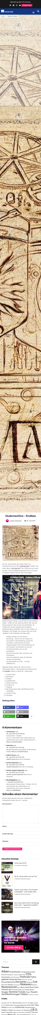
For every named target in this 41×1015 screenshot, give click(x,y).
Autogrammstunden (28, 972)
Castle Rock (22, 974)
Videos (24, 994)
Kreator (14, 1012)
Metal (3, 985)
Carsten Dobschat (12, 762)
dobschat (9, 745)
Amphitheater (15, 972)
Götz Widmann (17, 1010)
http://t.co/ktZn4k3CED (14, 742)
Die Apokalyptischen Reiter (22, 1005)
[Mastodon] (10, 5)
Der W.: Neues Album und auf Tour (25, 876)
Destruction (9, 1005)
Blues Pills (25, 1003)
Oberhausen (17, 985)
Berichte (4, 974)
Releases (26, 984)
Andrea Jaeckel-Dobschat (15, 770)
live (35, 981)
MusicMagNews (11, 780)
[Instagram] (16, 5)
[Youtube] (19, 5)
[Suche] (36, 961)
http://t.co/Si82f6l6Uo (13, 790)
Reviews (34, 985)
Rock (18, 987)
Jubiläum (30, 979)
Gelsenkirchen (15, 979)
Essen (18, 977)
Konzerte (21, 981)
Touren (34, 992)
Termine (13, 991)
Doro (13, 1007)
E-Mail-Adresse (7, 834)
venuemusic (10, 731)
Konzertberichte (8, 982)
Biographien (10, 974)
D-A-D (3, 1005)
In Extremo (26, 1010)
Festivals (25, 976)
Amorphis (4, 1003)
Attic (11, 1003)
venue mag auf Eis (20, 863)
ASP (8, 1003)
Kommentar (7, 804)
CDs (28, 974)
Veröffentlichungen (10, 994)
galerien (5, 979)
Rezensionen (9, 986)
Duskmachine (24, 566)
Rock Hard (25, 987)
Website (5, 841)
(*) (29, 565)
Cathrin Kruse (11, 755)
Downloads (5, 977)
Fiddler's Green (7, 1010)
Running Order (17, 989)
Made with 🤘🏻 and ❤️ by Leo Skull (20, 2)
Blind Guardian (17, 1003)
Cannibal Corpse (33, 1003)
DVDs (11, 977)
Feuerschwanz (30, 1007)
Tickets (22, 992)
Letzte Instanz (21, 1012)
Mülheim (10, 985)
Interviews (24, 979)
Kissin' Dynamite (6, 1012)
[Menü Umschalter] (33, 12)
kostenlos (30, 982)
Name (4, 826)
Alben (5, 971)
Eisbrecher (20, 1007)
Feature (10, 16)
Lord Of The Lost (31, 1012)
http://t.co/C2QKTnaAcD (20, 751)
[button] (38, 11)
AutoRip (7, 671)
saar (23, 989)
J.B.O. (34, 1009)
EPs (15, 977)
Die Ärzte (9, 1007)
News (15, 16)
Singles (4, 992)
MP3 (6, 985)
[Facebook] (13, 5)
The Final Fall (15, 568)
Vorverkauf (31, 994)
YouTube (36, 994)
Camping (16, 974)
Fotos (33, 977)
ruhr (10, 989)
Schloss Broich (29, 989)
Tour (28, 992)
